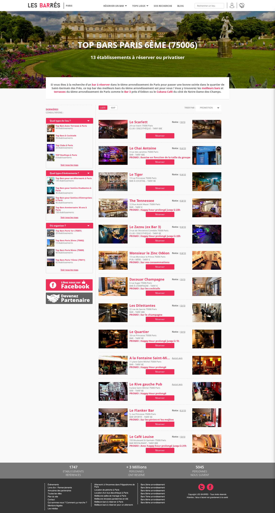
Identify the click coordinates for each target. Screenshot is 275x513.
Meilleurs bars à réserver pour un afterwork (113, 505)
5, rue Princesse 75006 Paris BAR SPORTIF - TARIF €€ (151, 417)
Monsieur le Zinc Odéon (149, 253)
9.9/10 (183, 174)
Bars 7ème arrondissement (153, 497)
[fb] (69, 285)
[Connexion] (232, 5)
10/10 (182, 122)
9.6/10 (183, 148)
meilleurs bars (211, 88)
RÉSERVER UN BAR (113, 5)
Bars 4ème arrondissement (153, 491)
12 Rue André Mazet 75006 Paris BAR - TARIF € (154, 207)
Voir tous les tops (69, 165)
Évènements (53, 485)
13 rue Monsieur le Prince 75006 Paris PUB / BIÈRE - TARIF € (149, 259)
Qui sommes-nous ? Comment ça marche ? (67, 503)
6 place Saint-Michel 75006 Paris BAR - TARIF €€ (147, 390)
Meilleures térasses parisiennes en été (111, 499)
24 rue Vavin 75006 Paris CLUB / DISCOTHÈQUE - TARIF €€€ (145, 127)
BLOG (180, 5)
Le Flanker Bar (141, 410)
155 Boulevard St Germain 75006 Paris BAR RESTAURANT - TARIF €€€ (158, 443)
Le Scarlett (138, 122)
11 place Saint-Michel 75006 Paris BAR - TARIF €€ (147, 364)
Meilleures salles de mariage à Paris (110, 496)
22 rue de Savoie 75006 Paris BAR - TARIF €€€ (145, 312)
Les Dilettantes (142, 305)
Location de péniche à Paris (106, 490)
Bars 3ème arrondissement (153, 488)
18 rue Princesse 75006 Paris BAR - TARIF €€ (154, 338)
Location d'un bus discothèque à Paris (111, 493)
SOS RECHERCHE (163, 5)
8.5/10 (183, 410)
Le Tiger (136, 174)
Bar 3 (127, 91)
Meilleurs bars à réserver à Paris (108, 502)
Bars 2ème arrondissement (153, 485)
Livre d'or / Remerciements (60, 488)
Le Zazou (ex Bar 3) (145, 227)
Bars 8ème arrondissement (153, 500)
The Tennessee (141, 201)
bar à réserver (101, 84)
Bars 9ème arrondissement (153, 503)
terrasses (60, 91)
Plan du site (53, 497)
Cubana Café (165, 91)
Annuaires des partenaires (59, 491)
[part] (69, 294)
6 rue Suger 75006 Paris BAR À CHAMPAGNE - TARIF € (144, 286)
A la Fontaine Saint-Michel (149, 358)
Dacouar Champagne (146, 279)
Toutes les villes (55, 494)
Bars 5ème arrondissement (153, 494)
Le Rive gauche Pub (145, 384)
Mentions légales (55, 506)
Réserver (160, 135)
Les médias (53, 509)
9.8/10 (183, 200)
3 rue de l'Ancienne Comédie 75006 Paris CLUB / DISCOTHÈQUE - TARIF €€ (155, 233)
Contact (51, 500)
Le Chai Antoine (142, 148)
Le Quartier (139, 332)
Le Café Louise (141, 437)
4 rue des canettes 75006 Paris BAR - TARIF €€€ (159, 154)
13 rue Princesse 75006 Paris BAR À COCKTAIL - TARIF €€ (142, 179)
